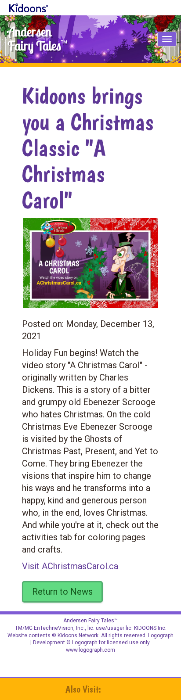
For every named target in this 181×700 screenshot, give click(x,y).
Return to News (62, 591)
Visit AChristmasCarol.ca (70, 566)
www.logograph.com (90, 650)
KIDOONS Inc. (150, 628)
